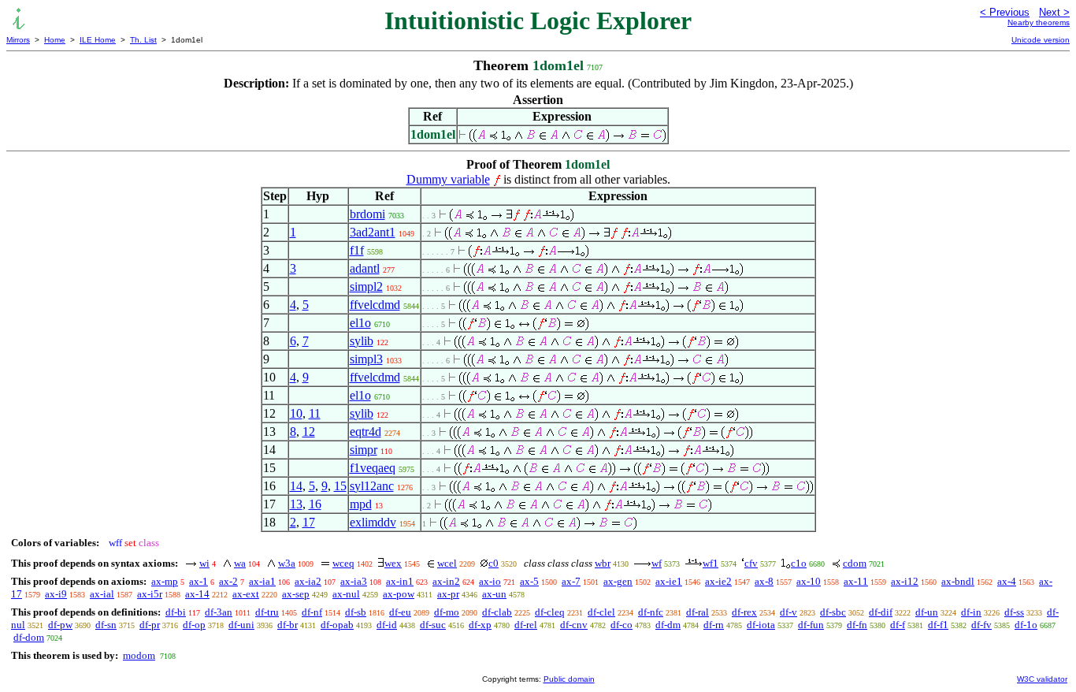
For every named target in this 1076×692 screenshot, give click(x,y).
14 (296, 486)
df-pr (149, 625)
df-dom (28, 637)
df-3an (218, 612)
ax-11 (856, 581)
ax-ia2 (308, 581)
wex (393, 563)
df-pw (60, 625)
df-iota (761, 625)
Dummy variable (448, 179)
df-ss (1014, 612)
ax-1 (198, 581)
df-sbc (833, 612)
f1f (357, 250)
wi (204, 563)
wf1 (710, 563)
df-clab (497, 612)
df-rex (744, 612)
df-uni (241, 625)
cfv (751, 563)
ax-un (494, 594)
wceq (343, 563)
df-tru (267, 612)
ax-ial (102, 594)
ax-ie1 (668, 581)
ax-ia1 (262, 581)
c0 (493, 563)
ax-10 (808, 581)
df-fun (811, 625)
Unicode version (1040, 39)
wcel (447, 563)
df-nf (312, 612)
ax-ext (245, 594)
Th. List (143, 39)
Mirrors (18, 39)
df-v (788, 612)
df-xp (480, 625)
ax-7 (571, 581)
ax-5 (529, 581)
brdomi (367, 214)
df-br (287, 625)
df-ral (697, 612)
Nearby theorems (1038, 22)
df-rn (713, 625)
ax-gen (618, 581)
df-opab (337, 625)
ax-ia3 (353, 581)
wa (240, 563)
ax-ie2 (718, 581)
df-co (621, 625)
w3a (286, 563)
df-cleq (550, 612)
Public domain (569, 679)
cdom (854, 563)
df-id (387, 625)
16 (315, 504)
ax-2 (228, 581)
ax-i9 (56, 594)
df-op (194, 625)
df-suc (433, 625)
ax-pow (398, 594)
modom (139, 655)
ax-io (490, 581)
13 (296, 504)
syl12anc (372, 486)
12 (308, 431)
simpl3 (366, 359)
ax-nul (346, 594)
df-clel (601, 612)
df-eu (400, 612)
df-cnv (574, 625)
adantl (365, 268)
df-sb (355, 612)
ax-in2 (446, 581)
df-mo (446, 612)
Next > (1054, 12)
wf (656, 563)
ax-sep (296, 594)
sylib (361, 341)
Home (54, 39)
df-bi (175, 612)
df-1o (1026, 625)
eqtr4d (365, 431)
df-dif (880, 612)
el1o (360, 322)
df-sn (106, 625)
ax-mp (164, 581)
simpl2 (366, 286)
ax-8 (764, 581)
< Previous (1005, 12)
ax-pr (448, 594)
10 (296, 413)
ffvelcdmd (375, 304)
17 (308, 522)
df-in (971, 612)
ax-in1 (400, 581)
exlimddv (373, 522)
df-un (926, 612)
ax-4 (1006, 581)
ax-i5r (149, 594)
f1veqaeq (372, 467)
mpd (361, 504)
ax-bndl (957, 581)
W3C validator (1042, 679)
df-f (897, 625)
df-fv (981, 625)
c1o (799, 563)
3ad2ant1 (372, 232)
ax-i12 (904, 581)
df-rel (525, 625)
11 (315, 413)
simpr (363, 449)
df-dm (668, 625)
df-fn (857, 625)
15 (340, 486)
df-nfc (650, 612)
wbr (602, 563)
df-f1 (938, 625)
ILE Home (98, 39)
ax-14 (197, 594)
